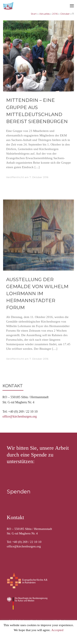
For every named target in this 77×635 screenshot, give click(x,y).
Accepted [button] (57, 630)
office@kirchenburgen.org (19, 416)
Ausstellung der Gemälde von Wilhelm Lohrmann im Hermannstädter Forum (37, 294)
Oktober (65, 13)
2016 (55, 13)
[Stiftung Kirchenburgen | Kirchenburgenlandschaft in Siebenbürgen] (8, 5)
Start (34, 13)
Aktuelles (44, 13)
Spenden (18, 491)
